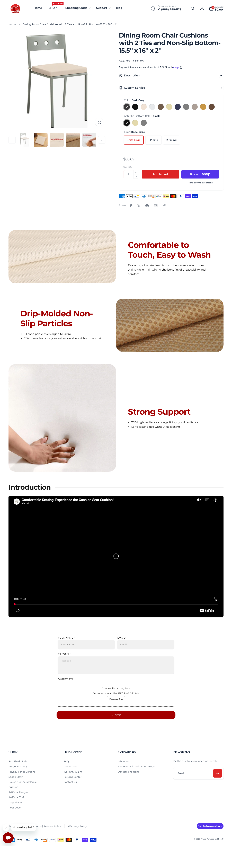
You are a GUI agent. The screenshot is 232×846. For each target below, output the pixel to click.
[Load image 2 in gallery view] (41, 140)
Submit (116, 715)
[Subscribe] (217, 773)
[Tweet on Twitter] (139, 205)
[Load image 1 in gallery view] (24, 140)
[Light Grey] (152, 107)
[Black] (135, 107)
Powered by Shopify (215, 839)
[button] (53, 8)
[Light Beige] (144, 107)
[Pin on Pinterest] (147, 205)
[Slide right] (101, 139)
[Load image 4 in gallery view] (73, 140)
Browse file (116, 699)
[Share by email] (156, 205)
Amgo (203, 839)
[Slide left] (12, 139)
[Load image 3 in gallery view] (57, 140)
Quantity (127, 167)
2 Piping (171, 139)
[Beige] (169, 107)
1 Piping (153, 139)
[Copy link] (164, 205)
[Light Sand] (195, 107)
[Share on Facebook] (130, 205)
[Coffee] (212, 107)
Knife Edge (133, 139)
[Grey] (186, 107)
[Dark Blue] (178, 107)
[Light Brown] (161, 107)
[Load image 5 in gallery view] (89, 140)
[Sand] (203, 107)
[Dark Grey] (127, 107)
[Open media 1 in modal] (56, 80)
